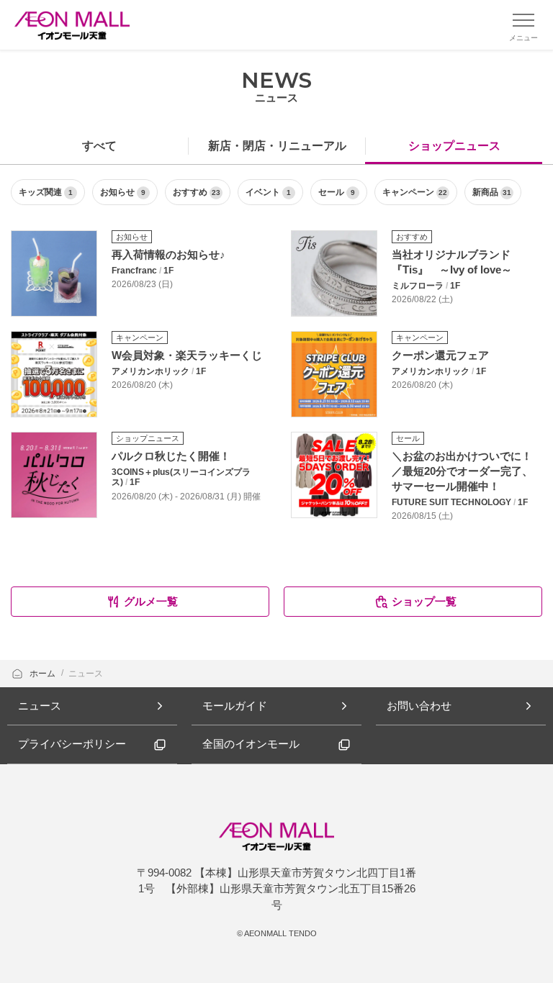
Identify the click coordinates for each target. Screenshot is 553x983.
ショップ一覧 (424, 601)
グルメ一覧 (151, 601)
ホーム (44, 674)
